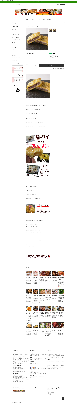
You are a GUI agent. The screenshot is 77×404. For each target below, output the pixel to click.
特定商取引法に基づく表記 (60, 68)
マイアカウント (58, 387)
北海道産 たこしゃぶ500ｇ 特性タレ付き (42, 329)
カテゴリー (31, 19)
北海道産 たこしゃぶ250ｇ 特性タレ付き (55, 313)
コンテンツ (38, 19)
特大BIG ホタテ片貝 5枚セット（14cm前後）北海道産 (35, 278)
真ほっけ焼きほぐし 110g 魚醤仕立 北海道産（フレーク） (42, 296)
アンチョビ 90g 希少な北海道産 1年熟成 (48, 313)
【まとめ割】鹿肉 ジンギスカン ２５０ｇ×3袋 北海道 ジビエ (61, 330)
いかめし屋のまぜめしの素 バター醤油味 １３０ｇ (41, 313)
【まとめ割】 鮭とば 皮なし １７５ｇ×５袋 (41, 277)
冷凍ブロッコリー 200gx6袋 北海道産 (61, 295)
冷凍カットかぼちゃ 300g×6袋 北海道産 (28, 313)
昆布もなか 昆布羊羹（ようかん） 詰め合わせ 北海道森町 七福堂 (35, 330)
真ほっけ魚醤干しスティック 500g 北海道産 (28, 295)
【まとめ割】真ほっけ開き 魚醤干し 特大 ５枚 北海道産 (35, 296)
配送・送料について (50, 389)
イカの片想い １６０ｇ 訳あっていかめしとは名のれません (54, 296)
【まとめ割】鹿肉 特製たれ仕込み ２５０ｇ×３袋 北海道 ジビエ (54, 330)
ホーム (27, 19)
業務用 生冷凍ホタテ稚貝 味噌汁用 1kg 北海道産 (29, 278)
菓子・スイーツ (16, 23)
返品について (55, 68)
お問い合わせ (49, 19)
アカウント (57, 4)
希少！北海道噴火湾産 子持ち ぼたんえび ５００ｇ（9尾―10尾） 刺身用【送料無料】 (61, 278)
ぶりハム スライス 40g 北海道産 (48, 329)
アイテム (63, 4)
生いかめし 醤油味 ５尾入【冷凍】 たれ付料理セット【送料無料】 (54, 278)
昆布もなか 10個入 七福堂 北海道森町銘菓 (29, 329)
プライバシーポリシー (50, 393)
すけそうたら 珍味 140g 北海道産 (47, 295)
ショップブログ (50, 394)
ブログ (44, 19)
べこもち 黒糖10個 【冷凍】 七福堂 (60, 313)
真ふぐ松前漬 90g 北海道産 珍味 (35, 313)
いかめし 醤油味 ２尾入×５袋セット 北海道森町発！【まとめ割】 (48, 278)
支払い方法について (50, 388)
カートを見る (58, 388)
